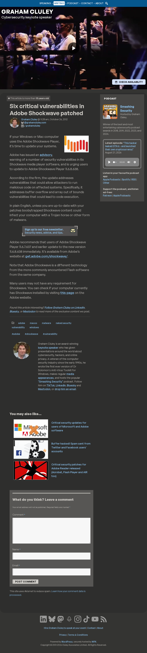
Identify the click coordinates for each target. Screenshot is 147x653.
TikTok (51, 385)
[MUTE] (129, 162)
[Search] (106, 3)
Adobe (21, 322)
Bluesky (14, 311)
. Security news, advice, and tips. (44, 231)
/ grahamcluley (32, 125)
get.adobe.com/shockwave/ (46, 256)
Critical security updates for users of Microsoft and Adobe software (70, 426)
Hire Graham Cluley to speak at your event (65, 628)
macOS (33, 322)
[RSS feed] (103, 619)
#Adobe (16, 333)
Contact (87, 3)
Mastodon (29, 311)
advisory (46, 155)
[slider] (115, 162)
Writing (59, 3)
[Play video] (73, 48)
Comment (18, 514)
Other (106, 182)
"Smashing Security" (50, 381)
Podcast (73, 3)
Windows (34, 327)
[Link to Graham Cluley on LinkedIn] (43, 619)
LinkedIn (61, 385)
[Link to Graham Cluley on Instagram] (77, 619)
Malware (46, 322)
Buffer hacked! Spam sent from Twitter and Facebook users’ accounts (70, 447)
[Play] (109, 162)
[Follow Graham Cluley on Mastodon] (60, 619)
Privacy (62, 634)
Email (16, 565)
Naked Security (63, 322)
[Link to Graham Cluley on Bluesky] (52, 619)
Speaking (45, 3)
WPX (94, 641)
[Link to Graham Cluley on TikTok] (86, 619)
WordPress (67, 641)
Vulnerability (18, 327)
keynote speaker (48, 347)
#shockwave (31, 333)
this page (67, 293)
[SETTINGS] (135, 162)
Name (16, 549)
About (99, 3)
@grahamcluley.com (35, 122)
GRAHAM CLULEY (27, 11)
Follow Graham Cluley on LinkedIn (65, 307)
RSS (133, 179)
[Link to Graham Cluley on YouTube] (95, 619)
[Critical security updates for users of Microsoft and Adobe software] (31, 428)
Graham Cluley (13, 3)
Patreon (107, 195)
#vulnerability (50, 333)
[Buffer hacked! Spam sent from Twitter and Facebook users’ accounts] (31, 449)
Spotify (126, 179)
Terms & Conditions (78, 634)
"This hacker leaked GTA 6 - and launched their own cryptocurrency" (121, 146)
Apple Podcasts (111, 179)
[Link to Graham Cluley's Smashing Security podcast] (69, 619)
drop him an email (65, 389)
